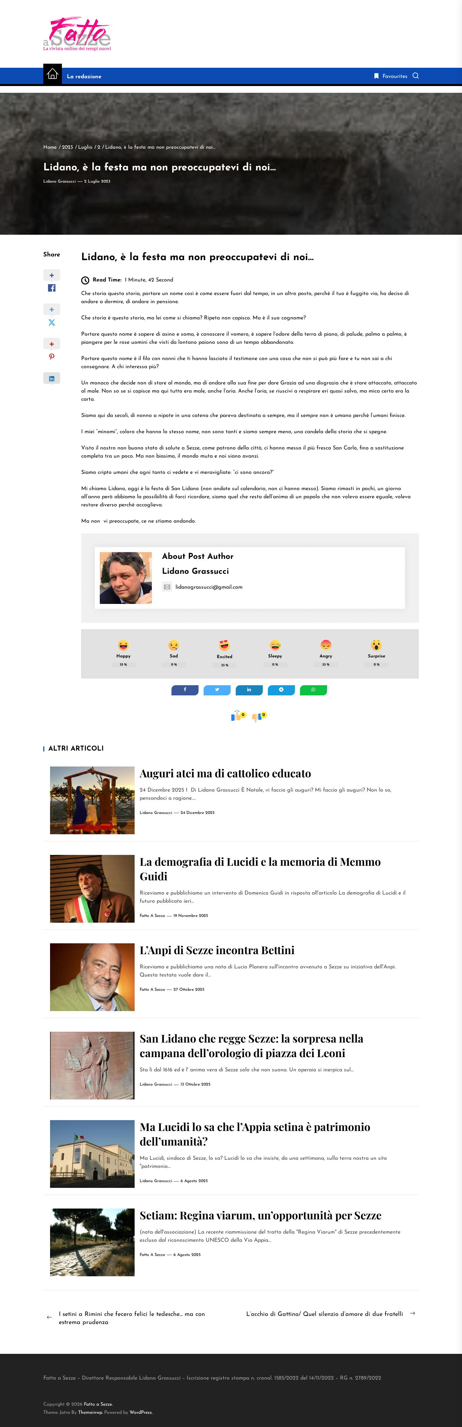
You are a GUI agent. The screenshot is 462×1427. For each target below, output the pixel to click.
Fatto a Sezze (152, 916)
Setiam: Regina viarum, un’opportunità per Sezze (261, 1215)
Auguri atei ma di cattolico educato (225, 772)
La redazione (84, 77)
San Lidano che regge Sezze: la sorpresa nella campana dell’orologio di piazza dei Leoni (252, 1045)
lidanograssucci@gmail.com (209, 587)
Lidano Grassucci (59, 182)
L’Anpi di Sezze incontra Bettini (217, 949)
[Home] (52, 74)
